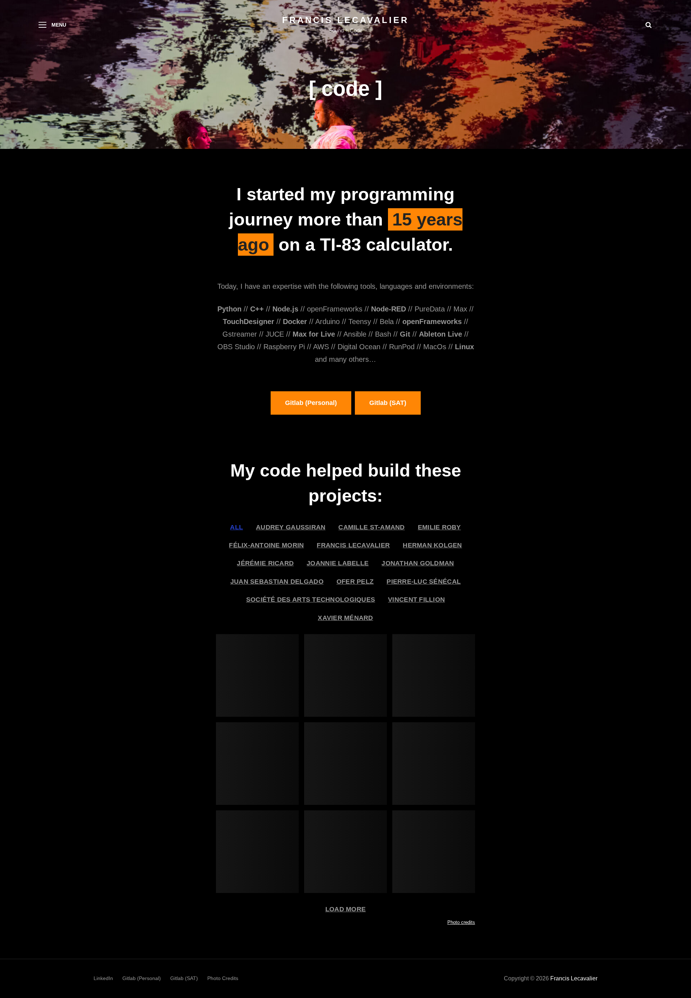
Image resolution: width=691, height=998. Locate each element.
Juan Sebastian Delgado (277, 581)
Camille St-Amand (371, 527)
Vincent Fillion (416, 599)
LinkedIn (103, 978)
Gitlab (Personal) (311, 402)
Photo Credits (222, 978)
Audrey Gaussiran (290, 527)
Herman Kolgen (432, 545)
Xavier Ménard (345, 617)
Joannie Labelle (338, 563)
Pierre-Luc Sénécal (424, 581)
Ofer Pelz (355, 581)
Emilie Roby (439, 527)
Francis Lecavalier (345, 20)
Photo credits (461, 922)
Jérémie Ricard (265, 563)
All (236, 527)
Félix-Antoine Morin (266, 545)
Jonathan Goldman (417, 563)
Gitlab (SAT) (387, 402)
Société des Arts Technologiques (310, 599)
